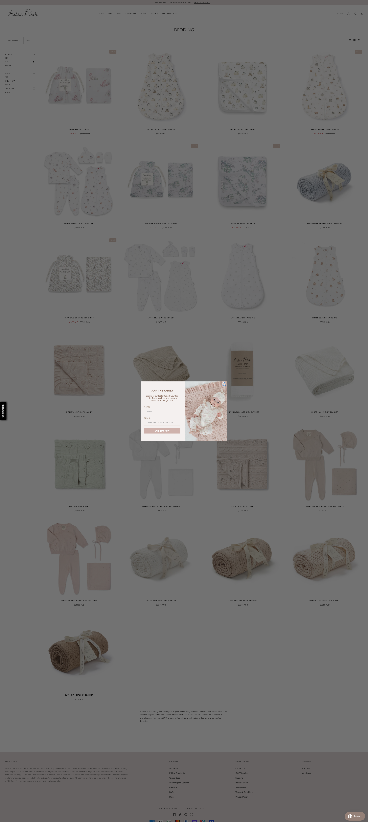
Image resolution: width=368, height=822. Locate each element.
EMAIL (147, 418)
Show (3, 411)
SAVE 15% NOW (162, 431)
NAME (147, 407)
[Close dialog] (224, 384)
